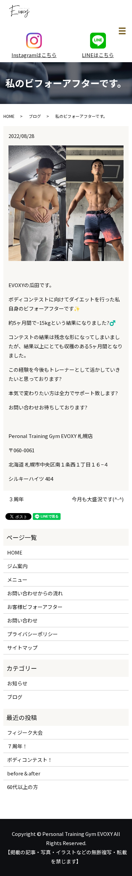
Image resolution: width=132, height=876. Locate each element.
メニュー (17, 579)
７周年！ (17, 746)
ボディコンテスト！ (29, 759)
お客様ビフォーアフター (35, 606)
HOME (9, 116)
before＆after (23, 773)
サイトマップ (22, 647)
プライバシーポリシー (32, 633)
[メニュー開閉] (122, 31)
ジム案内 (17, 566)
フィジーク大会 (25, 732)
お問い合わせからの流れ (35, 593)
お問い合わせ (22, 620)
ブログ (35, 116)
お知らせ (17, 683)
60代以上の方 (22, 786)
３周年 (16, 499)
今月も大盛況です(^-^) (98, 499)
